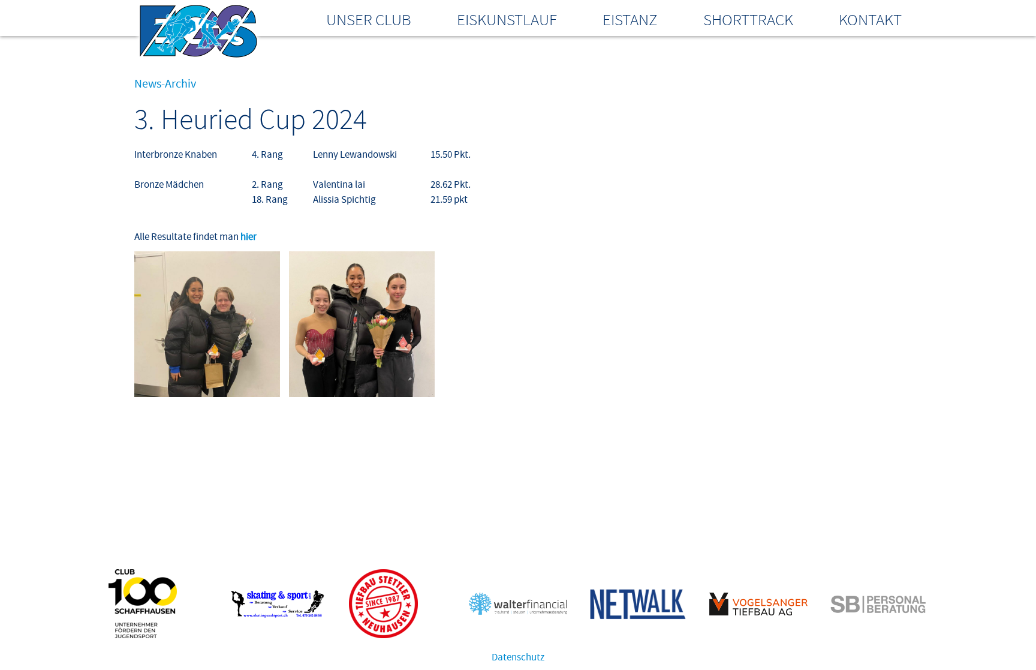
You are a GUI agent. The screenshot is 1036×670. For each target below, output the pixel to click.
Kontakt (870, 20)
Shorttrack (748, 20)
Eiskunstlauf (507, 20)
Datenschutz (518, 657)
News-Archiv (165, 84)
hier (248, 237)
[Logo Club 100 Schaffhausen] (143, 635)
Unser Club (368, 20)
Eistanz (630, 20)
